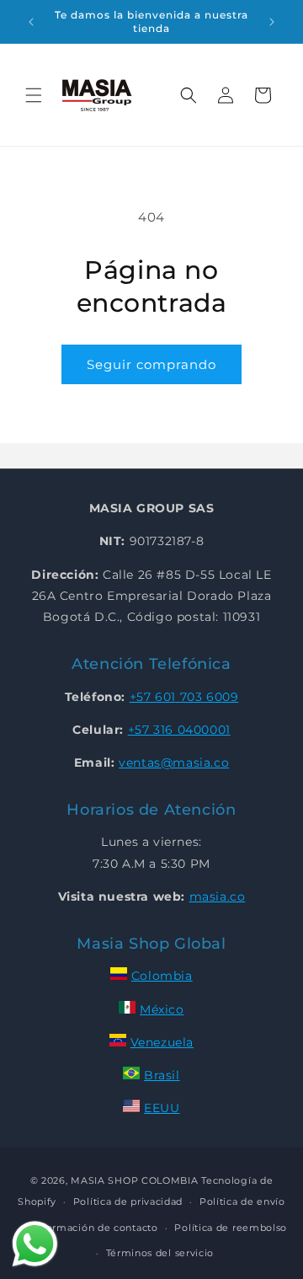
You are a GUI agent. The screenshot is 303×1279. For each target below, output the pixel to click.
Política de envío (242, 1201)
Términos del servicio (160, 1253)
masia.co (217, 896)
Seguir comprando (151, 364)
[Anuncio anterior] (31, 21)
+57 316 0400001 (179, 729)
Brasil (162, 1075)
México (162, 1009)
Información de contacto (95, 1228)
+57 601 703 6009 (184, 696)
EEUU (161, 1108)
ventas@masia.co (174, 762)
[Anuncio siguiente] (271, 21)
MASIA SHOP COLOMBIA (134, 1180)
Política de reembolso (230, 1228)
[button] (33, 95)
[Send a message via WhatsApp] (34, 1244)
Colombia (162, 975)
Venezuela (162, 1042)
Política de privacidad (128, 1201)
